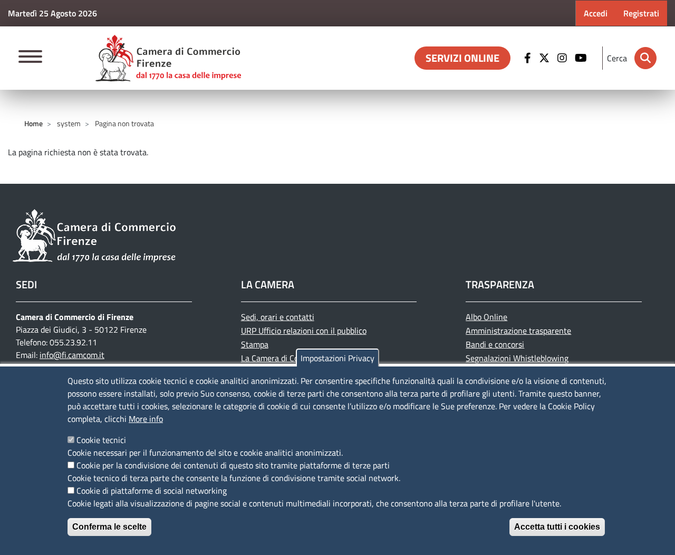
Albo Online (486, 317)
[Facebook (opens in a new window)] (529, 58)
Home (33, 123)
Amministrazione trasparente (518, 330)
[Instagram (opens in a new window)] (563, 58)
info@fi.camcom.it (72, 355)
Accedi (596, 13)
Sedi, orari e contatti (277, 317)
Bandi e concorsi (495, 344)
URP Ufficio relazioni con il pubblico (304, 330)
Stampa (254, 344)
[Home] (168, 58)
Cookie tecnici (101, 440)
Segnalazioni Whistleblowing (517, 358)
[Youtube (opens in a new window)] (582, 58)
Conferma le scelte (109, 526)
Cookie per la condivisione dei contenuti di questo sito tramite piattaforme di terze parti (233, 465)
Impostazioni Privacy (337, 358)
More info (146, 418)
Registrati (641, 13)
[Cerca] (645, 58)
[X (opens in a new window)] (545, 58)
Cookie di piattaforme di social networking (151, 490)
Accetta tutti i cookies (557, 526)
